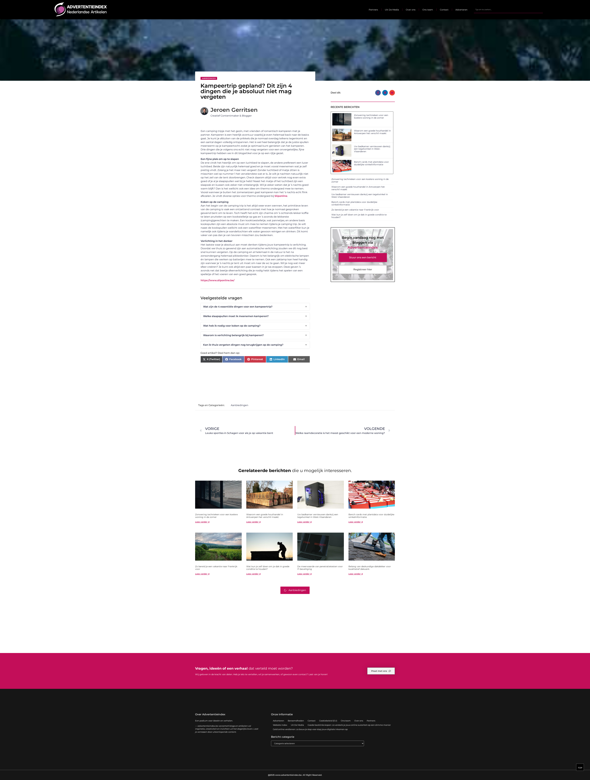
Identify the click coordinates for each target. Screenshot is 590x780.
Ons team (427, 9)
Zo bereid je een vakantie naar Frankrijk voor (355, 209)
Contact (444, 9)
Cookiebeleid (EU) (328, 720)
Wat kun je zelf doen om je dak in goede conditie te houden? (359, 216)
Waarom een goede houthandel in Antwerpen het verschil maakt (372, 132)
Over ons (410, 9)
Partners (373, 9)
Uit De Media (392, 9)
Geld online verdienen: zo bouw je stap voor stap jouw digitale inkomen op (310, 729)
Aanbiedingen (209, 78)
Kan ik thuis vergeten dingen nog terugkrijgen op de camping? (255, 344)
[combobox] (508, 9)
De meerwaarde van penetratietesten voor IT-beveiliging (320, 567)
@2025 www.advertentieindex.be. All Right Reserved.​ (295, 775)
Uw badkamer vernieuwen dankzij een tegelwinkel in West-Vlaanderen (372, 149)
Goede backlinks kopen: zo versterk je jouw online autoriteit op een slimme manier (349, 725)
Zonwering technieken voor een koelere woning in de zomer (371, 116)
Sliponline (281, 196)
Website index (280, 725)
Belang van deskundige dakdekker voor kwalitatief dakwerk (369, 567)
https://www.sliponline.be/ (217, 280)
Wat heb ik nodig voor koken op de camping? (255, 325)
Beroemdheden (296, 720)
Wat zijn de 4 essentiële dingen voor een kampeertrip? (255, 306)
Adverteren (461, 9)
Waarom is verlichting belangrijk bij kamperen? (255, 335)
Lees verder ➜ (202, 522)
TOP (580, 767)
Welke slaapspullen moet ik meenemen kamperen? (255, 316)
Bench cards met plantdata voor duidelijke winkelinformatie (371, 163)
